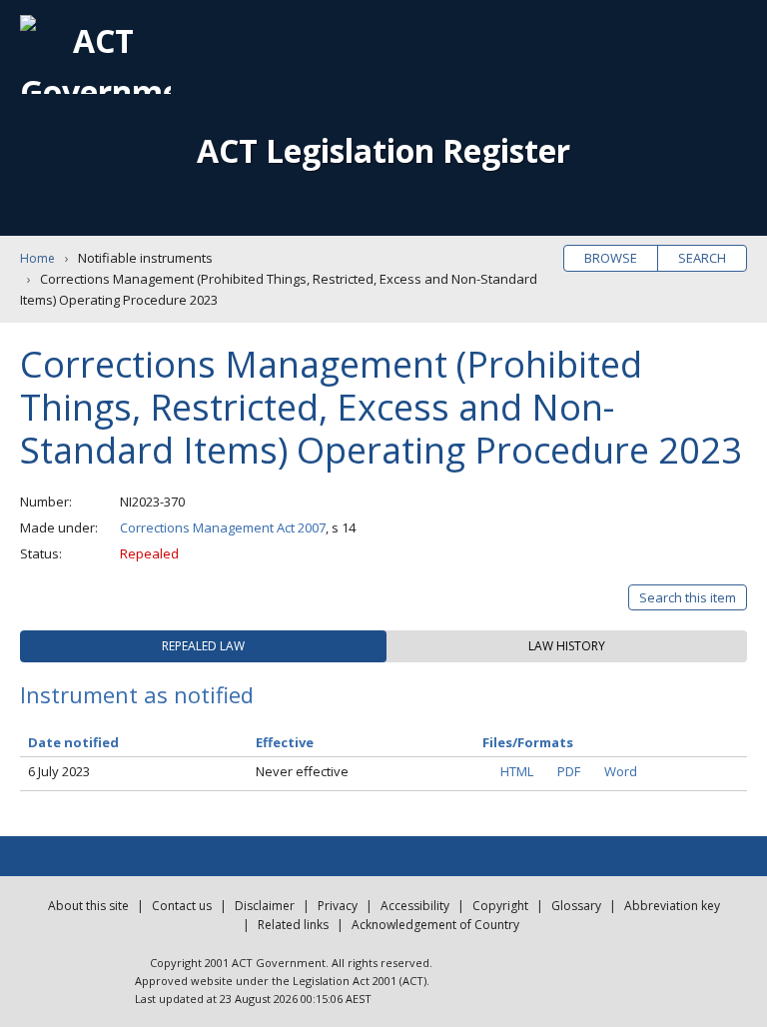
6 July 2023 (59, 771)
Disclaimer (265, 905)
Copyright (500, 905)
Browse (610, 258)
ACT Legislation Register (383, 150)
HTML (516, 771)
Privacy (338, 905)
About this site (88, 905)
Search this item (687, 597)
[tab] (203, 646)
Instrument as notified (137, 694)
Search (702, 258)
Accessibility (415, 905)
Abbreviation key (672, 905)
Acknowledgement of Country (435, 924)
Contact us (182, 905)
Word (620, 771)
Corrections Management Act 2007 (223, 527)
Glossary (576, 905)
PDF (568, 771)
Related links (293, 924)
